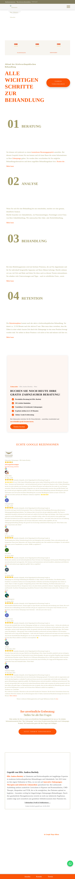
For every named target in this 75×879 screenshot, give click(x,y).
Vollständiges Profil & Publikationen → (38, 802)
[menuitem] (63, 7)
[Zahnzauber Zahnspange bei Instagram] (46, 868)
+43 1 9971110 (48, 839)
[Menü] (67, 7)
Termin (50, 877)
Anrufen (27, 877)
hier (57, 699)
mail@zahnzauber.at (50, 842)
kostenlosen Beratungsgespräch (43, 152)
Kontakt (39, 877)
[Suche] (63, 7)
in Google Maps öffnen (51, 834)
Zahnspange (16, 158)
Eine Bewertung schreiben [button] (12, 466)
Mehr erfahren (13, 695)
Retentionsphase (15, 323)
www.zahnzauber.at (50, 844)
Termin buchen (19, 427)
